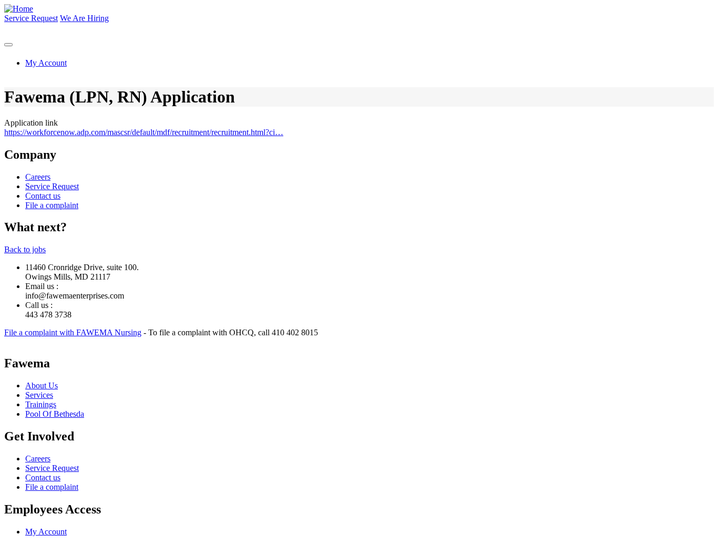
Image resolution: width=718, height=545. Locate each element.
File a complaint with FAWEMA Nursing (72, 332)
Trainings (40, 404)
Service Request (31, 18)
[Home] (18, 8)
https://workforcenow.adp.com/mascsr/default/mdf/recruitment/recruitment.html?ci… (143, 132)
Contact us (42, 195)
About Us (41, 385)
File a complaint (51, 205)
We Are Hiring (84, 18)
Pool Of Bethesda (54, 413)
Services (39, 394)
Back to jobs (25, 249)
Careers (37, 176)
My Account (46, 62)
